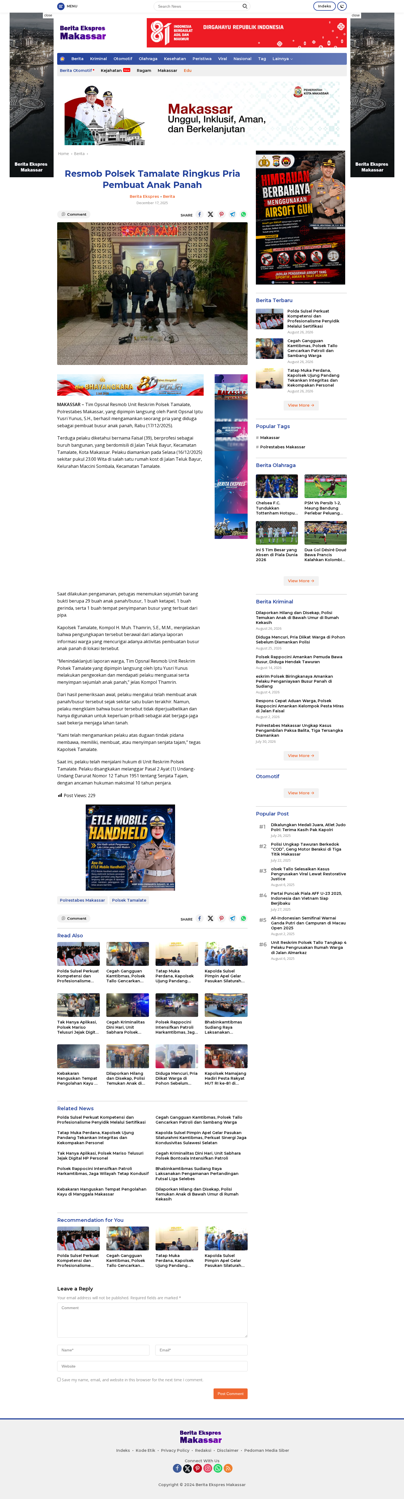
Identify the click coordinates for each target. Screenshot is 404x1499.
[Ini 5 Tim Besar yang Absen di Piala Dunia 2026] (277, 533)
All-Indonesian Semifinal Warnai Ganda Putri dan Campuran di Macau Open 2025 (308, 923)
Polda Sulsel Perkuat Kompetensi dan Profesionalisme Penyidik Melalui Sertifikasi (78, 976)
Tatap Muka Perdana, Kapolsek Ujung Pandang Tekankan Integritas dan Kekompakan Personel (176, 976)
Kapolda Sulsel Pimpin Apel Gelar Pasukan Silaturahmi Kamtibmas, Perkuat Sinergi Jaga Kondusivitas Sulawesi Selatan (225, 976)
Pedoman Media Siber (266, 1450)
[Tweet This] (210, 214)
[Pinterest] (197, 1468)
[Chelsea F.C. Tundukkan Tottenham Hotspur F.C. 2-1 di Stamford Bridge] (277, 486)
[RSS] (228, 1468)
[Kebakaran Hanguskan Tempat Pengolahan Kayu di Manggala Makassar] (78, 1056)
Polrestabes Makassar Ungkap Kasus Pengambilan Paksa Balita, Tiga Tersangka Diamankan (299, 730)
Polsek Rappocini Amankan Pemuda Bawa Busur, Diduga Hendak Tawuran (299, 659)
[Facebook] (177, 1468)
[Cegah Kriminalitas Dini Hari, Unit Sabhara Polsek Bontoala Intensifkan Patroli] (127, 1005)
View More (299, 405)
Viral (222, 58)
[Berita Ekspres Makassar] (84, 32)
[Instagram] (207, 1468)
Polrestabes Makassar (82, 900)
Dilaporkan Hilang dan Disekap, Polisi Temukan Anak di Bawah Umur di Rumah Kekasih (125, 1078)
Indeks (324, 6)
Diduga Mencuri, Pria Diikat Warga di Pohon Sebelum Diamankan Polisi (177, 1078)
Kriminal (98, 58)
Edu (188, 70)
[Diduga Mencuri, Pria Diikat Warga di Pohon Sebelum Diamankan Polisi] (177, 1056)
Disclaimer (228, 1450)
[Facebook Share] (199, 214)
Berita (77, 58)
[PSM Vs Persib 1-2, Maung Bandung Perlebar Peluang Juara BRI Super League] (326, 486)
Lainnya (281, 58)
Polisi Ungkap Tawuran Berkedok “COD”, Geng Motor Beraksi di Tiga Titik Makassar (306, 849)
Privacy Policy (175, 1450)
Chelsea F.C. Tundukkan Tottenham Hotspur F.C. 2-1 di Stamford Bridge (276, 508)
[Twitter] (187, 1468)
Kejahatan (111, 70)
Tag (262, 58)
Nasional (242, 58)
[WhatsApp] (218, 1468)
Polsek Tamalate (129, 900)
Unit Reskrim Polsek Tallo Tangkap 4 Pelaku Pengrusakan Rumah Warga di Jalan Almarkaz (309, 947)
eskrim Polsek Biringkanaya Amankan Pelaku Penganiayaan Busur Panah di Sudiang (294, 681)
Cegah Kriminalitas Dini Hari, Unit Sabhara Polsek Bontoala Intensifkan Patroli (125, 1027)
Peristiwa (202, 58)
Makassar (167, 70)
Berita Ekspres (144, 196)
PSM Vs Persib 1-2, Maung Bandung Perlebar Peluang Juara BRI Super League (323, 508)
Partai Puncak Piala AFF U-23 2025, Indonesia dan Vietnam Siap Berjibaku (306, 898)
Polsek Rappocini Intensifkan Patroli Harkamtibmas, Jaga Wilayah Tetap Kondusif (176, 1027)
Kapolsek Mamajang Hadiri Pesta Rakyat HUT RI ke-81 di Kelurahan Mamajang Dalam (225, 1078)
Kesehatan (175, 58)
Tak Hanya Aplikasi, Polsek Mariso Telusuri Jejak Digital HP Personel (78, 1027)
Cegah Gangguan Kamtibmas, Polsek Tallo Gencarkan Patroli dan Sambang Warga (125, 976)
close (48, 15)
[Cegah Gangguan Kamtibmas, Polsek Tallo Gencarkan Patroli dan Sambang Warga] (127, 954)
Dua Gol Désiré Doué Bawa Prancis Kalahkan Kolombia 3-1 (325, 555)
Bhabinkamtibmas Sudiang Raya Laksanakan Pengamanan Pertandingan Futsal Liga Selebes (226, 1027)
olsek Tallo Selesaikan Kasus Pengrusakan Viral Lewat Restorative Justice (308, 874)
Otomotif (123, 58)
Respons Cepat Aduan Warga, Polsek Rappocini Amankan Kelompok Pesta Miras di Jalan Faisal (300, 706)
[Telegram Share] (232, 214)
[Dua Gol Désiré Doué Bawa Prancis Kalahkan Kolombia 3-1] (326, 533)
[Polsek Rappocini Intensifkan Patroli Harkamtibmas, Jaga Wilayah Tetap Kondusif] (177, 1005)
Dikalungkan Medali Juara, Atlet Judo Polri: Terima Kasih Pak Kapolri (308, 827)
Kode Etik (145, 1450)
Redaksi (203, 1450)
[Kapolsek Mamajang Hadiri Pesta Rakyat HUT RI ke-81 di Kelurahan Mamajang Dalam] (226, 1056)
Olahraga (148, 58)
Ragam (144, 70)
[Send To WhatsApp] (243, 214)
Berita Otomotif (76, 70)
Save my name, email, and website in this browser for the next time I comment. (132, 1379)
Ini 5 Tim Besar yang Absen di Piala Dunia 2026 (277, 554)
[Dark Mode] (342, 6)
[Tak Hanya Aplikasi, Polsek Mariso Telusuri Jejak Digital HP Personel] (78, 1005)
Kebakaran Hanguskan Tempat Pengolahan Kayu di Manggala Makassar (77, 1078)
